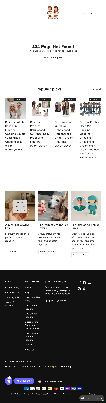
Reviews (29, 344)
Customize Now (47, 251)
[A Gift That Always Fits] (20, 206)
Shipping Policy (13, 297)
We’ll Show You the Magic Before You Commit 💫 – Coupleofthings (38, 366)
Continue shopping (53, 57)
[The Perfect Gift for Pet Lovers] (53, 206)
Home (28, 287)
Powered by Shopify (87, 394)
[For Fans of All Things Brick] (86, 206)
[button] (8, 381)
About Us (29, 349)
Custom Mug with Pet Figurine (31, 336)
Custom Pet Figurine (31, 315)
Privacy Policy (12, 292)
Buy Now (12, 251)
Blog (27, 292)
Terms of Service (9, 304)
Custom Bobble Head (32, 299)
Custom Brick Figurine (32, 307)
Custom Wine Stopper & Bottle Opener (32, 325)
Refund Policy (12, 287)
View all (97, 89)
